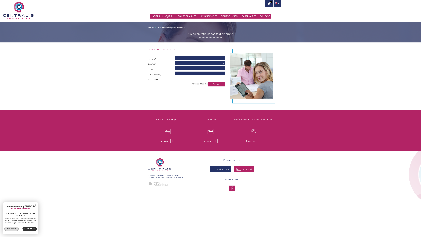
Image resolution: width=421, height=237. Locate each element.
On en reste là (28, 205)
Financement (209, 16)
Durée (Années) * (155, 74)
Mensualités (153, 80)
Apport (151, 69)
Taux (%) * (152, 64)
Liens (175, 177)
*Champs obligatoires (200, 84)
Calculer (216, 84)
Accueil (151, 28)
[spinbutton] (200, 63)
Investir (167, 16)
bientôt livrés (229, 16)
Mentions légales (159, 177)
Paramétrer (11, 229)
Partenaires (249, 16)
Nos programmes (186, 16)
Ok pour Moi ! (29, 229)
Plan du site (151, 177)
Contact (265, 16)
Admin (179, 177)
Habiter (155, 16)
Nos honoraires (169, 177)
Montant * (152, 59)
